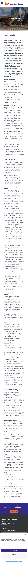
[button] (26, 534)
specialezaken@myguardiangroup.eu (14, 456)
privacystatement (16, 496)
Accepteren (14, 550)
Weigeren (14, 554)
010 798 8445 (6, 528)
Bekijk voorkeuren (14, 558)
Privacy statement (14, 561)
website (10, 373)
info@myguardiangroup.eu (9, 530)
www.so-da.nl (7, 417)
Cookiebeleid (8, 561)
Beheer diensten (14, 546)
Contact (20, 561)
